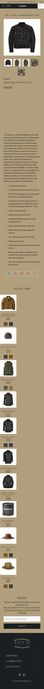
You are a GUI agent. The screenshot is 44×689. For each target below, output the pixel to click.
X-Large (8, 105)
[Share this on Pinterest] (21, 273)
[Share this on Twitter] (8, 273)
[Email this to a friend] (34, 273)
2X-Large (19, 105)
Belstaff (7, 79)
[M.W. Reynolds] (22, 6)
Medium (17, 98)
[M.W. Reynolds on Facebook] (20, 675)
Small (7, 98)
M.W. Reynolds (23, 681)
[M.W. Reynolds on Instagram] (24, 675)
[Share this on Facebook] (15, 273)
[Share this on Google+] (28, 273)
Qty (5, 116)
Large (26, 98)
